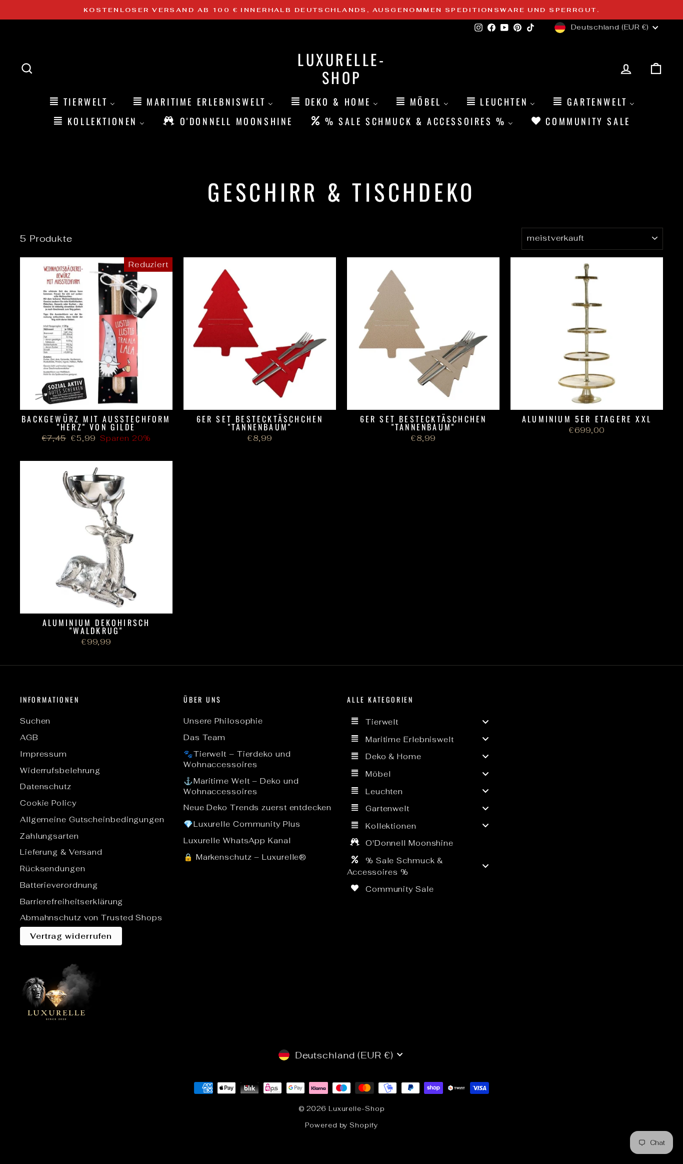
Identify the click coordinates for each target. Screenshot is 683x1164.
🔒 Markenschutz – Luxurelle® (245, 857)
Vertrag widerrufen (71, 936)
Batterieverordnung (59, 885)
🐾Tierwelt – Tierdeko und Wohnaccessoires (237, 759)
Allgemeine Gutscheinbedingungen (92, 819)
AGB (29, 737)
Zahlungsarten (49, 836)
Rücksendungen (53, 868)
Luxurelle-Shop (342, 68)
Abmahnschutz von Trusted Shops (91, 917)
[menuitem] (81, 101)
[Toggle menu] (485, 721)
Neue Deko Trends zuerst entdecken (258, 807)
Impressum (43, 754)
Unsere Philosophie (223, 721)
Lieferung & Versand (61, 852)
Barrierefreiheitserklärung (71, 901)
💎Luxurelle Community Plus (242, 824)
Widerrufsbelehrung (60, 770)
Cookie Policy (48, 803)
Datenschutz (46, 786)
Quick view (96, 398)
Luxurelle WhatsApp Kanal (237, 840)
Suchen (35, 721)
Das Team (205, 737)
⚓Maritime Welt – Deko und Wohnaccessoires (241, 786)
